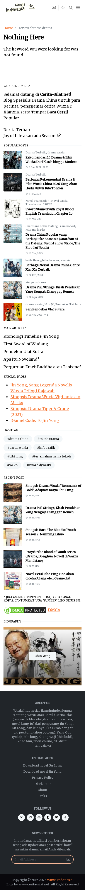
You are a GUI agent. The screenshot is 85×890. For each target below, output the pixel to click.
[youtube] (54, 7)
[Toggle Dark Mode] (63, 7)
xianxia (65, 260)
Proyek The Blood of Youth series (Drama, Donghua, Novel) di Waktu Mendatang (52, 556)
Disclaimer (42, 784)
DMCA (54, 609)
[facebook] (65, 817)
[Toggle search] (71, 8)
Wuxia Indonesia (59, 880)
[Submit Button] (68, 859)
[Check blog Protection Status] (25, 609)
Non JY (49, 304)
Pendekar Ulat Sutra (68, 304)
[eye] (39, 817)
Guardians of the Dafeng (42, 226)
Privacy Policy (42, 778)
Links (42, 796)
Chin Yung (43, 656)
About (42, 790)
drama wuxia (56, 152)
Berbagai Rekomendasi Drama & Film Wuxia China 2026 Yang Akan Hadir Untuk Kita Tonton (51, 183)
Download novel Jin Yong (42, 772)
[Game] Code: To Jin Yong (34, 420)
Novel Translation (38, 200)
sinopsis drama (36, 282)
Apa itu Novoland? (21, 359)
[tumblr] (47, 817)
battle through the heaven (43, 260)
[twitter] (56, 817)
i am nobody (68, 226)
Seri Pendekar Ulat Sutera (45, 309)
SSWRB (47, 204)
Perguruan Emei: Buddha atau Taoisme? (42, 366)
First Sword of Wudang (25, 343)
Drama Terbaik (36, 152)
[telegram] (30, 817)
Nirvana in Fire (36, 229)
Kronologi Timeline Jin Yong (31, 336)
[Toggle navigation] (78, 7)
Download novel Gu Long (42, 765)
